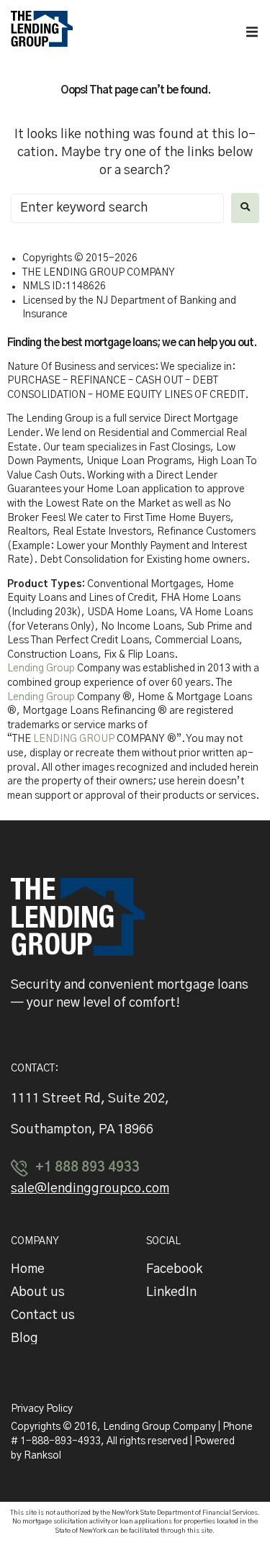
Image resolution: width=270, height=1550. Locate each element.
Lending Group (41, 668)
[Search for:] (117, 208)
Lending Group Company (160, 1427)
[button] (252, 32)
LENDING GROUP (73, 739)
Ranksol (42, 1456)
